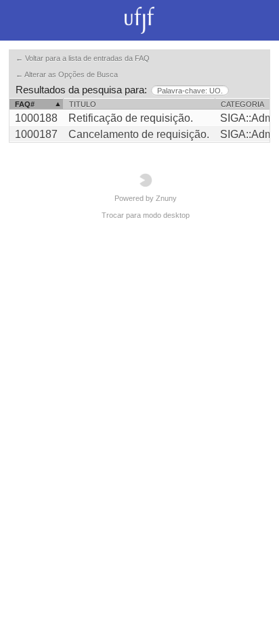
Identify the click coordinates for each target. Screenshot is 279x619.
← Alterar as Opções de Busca (67, 74)
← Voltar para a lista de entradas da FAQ (83, 58)
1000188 (36, 118)
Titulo (82, 104)
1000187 (36, 134)
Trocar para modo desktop (146, 215)
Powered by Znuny (145, 198)
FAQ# (25, 104)
